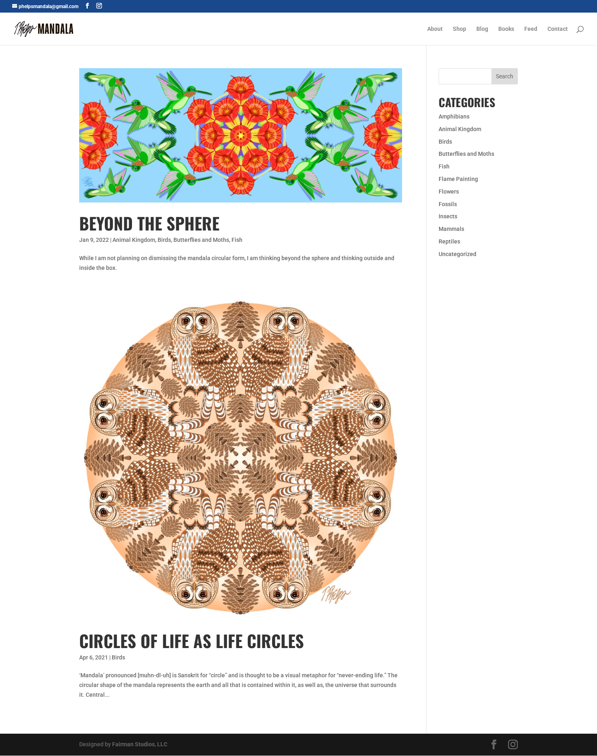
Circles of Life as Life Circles (191, 640)
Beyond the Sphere (149, 223)
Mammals (451, 229)
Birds (164, 240)
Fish (236, 240)
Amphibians (454, 116)
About (435, 29)
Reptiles (449, 241)
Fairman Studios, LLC (139, 744)
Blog (482, 29)
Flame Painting (458, 179)
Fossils (448, 204)
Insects (448, 216)
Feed (530, 29)
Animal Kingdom (133, 240)
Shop (459, 29)
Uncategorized (457, 254)
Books (506, 29)
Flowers (449, 191)
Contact (557, 29)
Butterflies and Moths (201, 240)
